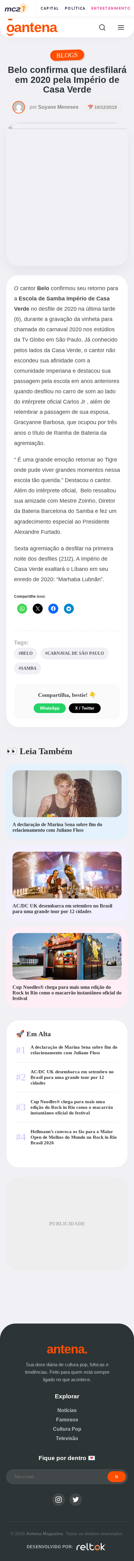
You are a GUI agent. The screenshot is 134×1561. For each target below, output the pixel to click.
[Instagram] (58, 1499)
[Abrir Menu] (121, 27)
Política (75, 8)
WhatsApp (50, 708)
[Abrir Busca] (102, 27)
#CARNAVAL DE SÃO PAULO (74, 653)
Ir (116, 1476)
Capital (50, 8)
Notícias (67, 1410)
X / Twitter (84, 708)
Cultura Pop (67, 1429)
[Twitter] (75, 1499)
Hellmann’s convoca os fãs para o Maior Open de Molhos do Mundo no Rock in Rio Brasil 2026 (74, 1137)
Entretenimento (111, 8)
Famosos (67, 1419)
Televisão (67, 1438)
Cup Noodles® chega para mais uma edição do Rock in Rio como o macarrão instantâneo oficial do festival (72, 1107)
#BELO (26, 653)
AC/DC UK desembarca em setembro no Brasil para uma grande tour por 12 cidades (72, 1077)
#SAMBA (27, 668)
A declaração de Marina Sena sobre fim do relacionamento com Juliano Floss (74, 1049)
